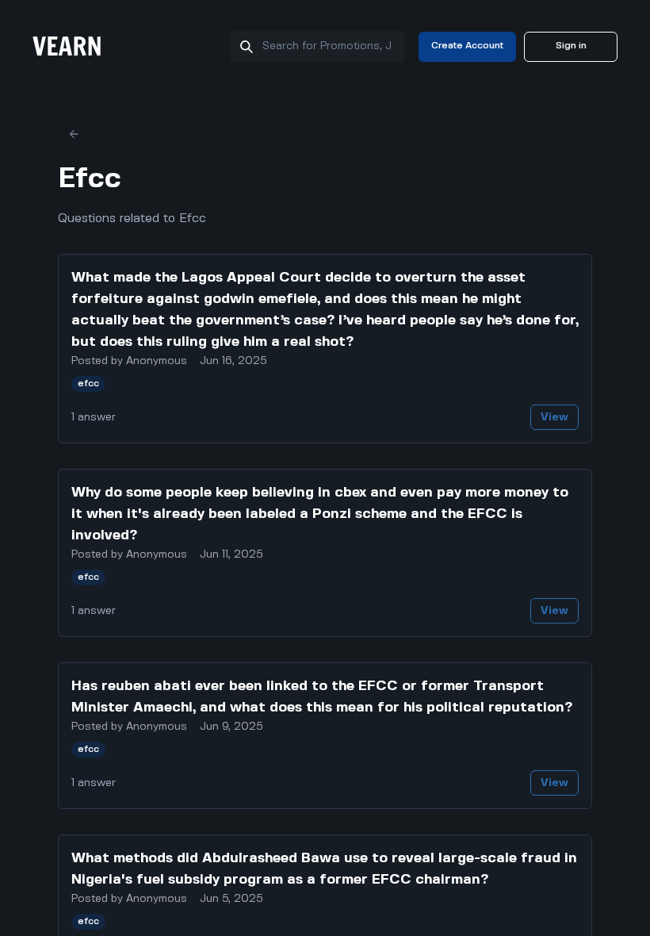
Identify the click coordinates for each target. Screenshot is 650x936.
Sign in (571, 45)
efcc (88, 383)
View (554, 417)
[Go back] (74, 134)
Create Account (467, 45)
